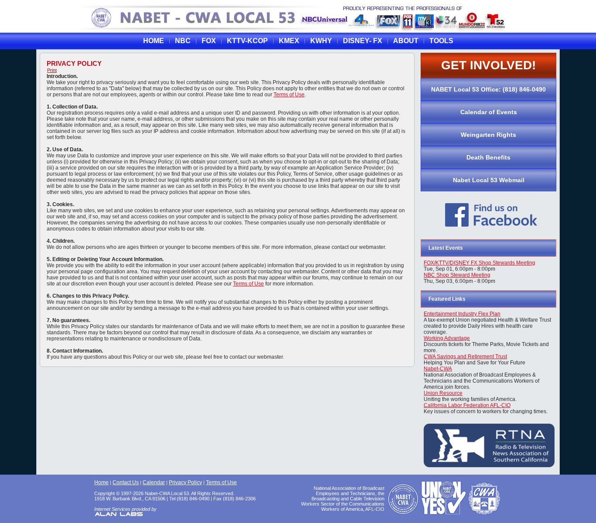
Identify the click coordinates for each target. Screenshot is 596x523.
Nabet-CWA (438, 369)
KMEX (289, 40)
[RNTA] (489, 465)
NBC (183, 40)
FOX (209, 40)
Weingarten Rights (488, 134)
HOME (153, 40)
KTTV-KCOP (247, 40)
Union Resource (443, 393)
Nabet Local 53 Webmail (488, 180)
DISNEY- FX (362, 40)
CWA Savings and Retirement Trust (465, 356)
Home (101, 482)
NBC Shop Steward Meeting (457, 275)
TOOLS (441, 40)
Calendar (154, 482)
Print (52, 70)
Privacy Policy (74, 63)
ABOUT (405, 40)
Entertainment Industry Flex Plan (462, 314)
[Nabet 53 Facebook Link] (491, 230)
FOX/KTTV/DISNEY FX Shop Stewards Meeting (479, 263)
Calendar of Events (488, 112)
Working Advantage (447, 338)
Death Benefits (488, 157)
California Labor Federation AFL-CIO (467, 405)
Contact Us (126, 482)
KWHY (321, 40)
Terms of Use (289, 95)
